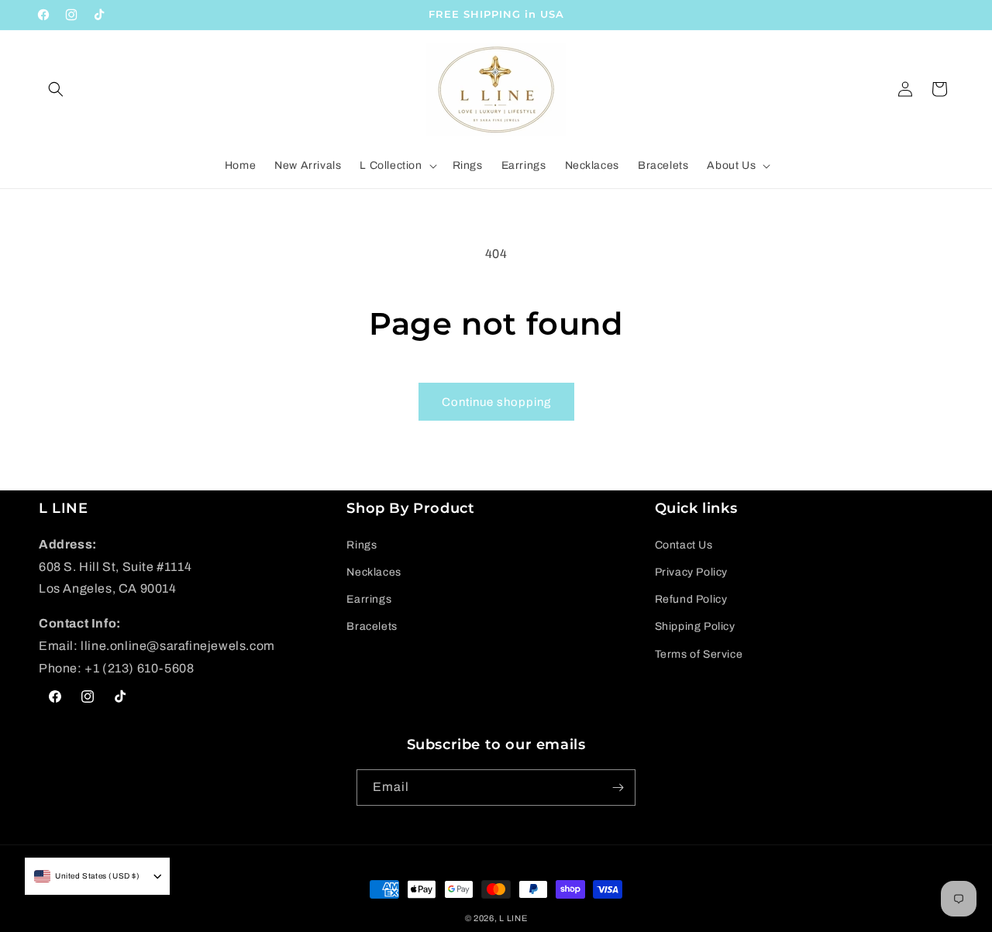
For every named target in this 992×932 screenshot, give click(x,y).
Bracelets (371, 626)
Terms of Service (699, 654)
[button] (56, 89)
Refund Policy (691, 599)
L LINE (513, 918)
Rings (361, 545)
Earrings (368, 599)
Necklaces (373, 572)
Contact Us (684, 545)
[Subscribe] (618, 787)
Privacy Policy (691, 572)
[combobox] (87, 876)
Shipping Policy (695, 626)
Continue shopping (496, 402)
